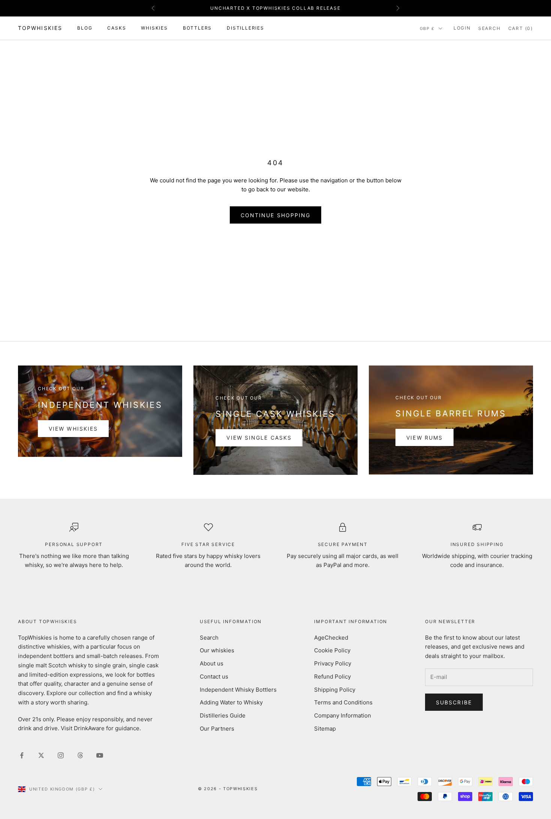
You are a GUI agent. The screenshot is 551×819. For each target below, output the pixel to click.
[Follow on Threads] (80, 755)
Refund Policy (332, 676)
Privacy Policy (332, 663)
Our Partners (217, 728)
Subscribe (454, 702)
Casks (116, 28)
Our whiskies (217, 650)
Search (209, 637)
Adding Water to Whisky (231, 702)
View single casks (259, 437)
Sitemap (325, 728)
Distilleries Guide (223, 715)
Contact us (214, 676)
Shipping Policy (334, 689)
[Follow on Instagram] (60, 755)
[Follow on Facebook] (21, 755)
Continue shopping (276, 215)
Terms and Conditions (343, 702)
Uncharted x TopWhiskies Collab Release (275, 8)
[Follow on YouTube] (99, 755)
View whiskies (73, 428)
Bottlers (197, 28)
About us (211, 663)
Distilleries (245, 28)
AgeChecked (331, 637)
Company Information (342, 715)
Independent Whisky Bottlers (238, 689)
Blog (84, 28)
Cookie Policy (332, 650)
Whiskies (154, 28)
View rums (424, 437)
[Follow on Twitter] (41, 755)
